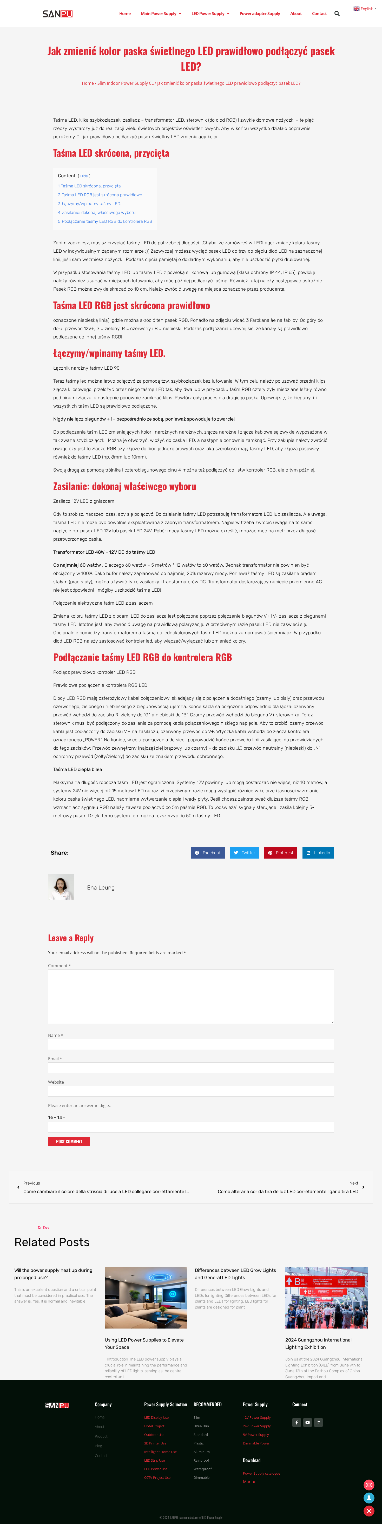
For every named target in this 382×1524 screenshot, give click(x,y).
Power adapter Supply (260, 13)
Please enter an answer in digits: (79, 1105)
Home (124, 13)
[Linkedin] (318, 1422)
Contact (319, 13)
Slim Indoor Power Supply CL (125, 83)
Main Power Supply (158, 13)
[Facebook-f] (296, 1422)
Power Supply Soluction (165, 1404)
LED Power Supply (208, 13)
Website (56, 1082)
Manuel (250, 1481)
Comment (59, 966)
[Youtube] (307, 1422)
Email (55, 1059)
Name (55, 1035)
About (296, 13)
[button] (337, 13)
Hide (84, 176)
